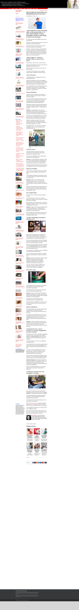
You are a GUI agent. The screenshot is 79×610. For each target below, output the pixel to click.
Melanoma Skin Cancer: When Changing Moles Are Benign (19, 331)
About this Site (18, 344)
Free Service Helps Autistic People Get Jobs (20, 263)
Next (46, 10)
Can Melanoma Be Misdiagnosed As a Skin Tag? (18, 314)
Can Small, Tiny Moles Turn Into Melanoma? (19, 298)
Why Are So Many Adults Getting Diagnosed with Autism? (19, 239)
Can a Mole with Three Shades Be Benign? (19, 306)
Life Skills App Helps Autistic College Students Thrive (20, 271)
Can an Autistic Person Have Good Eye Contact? (20, 198)
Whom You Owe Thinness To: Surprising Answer (19, 160)
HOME (17, 13)
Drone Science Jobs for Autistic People (19, 279)
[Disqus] (36, 475)
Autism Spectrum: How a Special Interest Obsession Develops (20, 222)
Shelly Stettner (33, 403)
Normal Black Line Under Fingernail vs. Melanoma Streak (19, 340)
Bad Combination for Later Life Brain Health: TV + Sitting (20, 139)
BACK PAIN (27, 457)
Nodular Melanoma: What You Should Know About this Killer (20, 323)
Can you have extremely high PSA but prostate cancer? (20, 31)
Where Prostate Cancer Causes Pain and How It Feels (19, 23)
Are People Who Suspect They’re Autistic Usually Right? (19, 247)
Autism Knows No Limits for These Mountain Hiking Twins (20, 286)
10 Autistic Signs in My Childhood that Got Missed (20, 183)
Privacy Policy (18, 345)
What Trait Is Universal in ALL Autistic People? (19, 207)
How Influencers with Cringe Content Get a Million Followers (20, 169)
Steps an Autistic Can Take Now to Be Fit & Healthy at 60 (20, 165)
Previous (42, 10)
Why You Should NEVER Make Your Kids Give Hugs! (20, 256)
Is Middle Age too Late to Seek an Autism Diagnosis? (20, 230)
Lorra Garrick (34, 415)
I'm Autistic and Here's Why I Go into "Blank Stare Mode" (20, 214)
